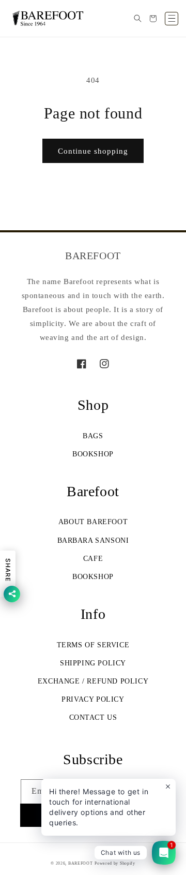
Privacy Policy (92, 699)
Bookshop (93, 454)
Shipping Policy (93, 663)
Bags (93, 436)
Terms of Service (93, 645)
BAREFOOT (80, 863)
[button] (137, 18)
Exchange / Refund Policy (93, 681)
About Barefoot (93, 522)
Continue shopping (93, 151)
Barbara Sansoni (93, 540)
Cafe (93, 558)
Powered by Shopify (115, 863)
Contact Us (93, 717)
